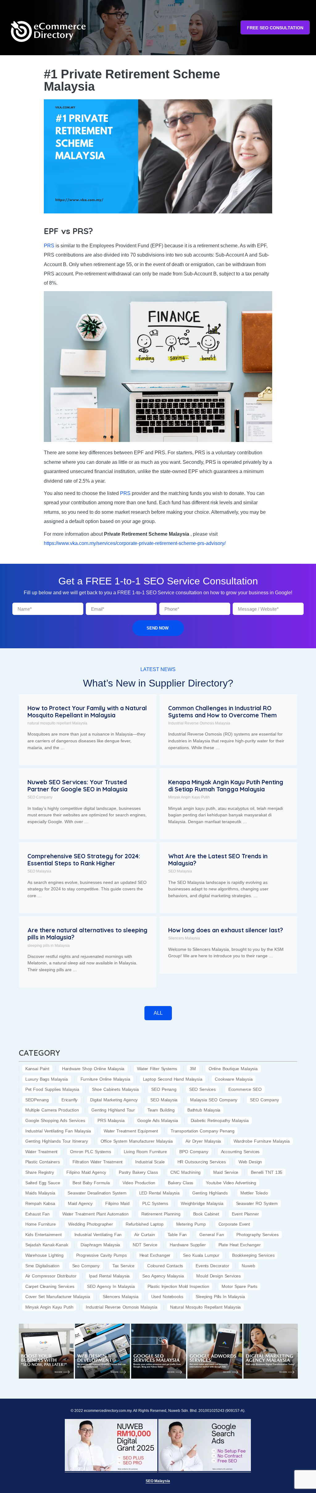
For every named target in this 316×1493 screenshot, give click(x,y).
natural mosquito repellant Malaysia (57, 723)
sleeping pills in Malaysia (48, 945)
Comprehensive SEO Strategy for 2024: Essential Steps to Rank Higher (83, 859)
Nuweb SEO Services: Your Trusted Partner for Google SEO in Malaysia (77, 785)
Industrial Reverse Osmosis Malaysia (199, 723)
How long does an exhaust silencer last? (225, 930)
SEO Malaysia (39, 871)
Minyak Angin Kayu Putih (189, 797)
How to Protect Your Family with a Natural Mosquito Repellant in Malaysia (87, 711)
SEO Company (39, 797)
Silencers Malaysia (184, 938)
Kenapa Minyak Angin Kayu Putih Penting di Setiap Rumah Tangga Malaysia (225, 785)
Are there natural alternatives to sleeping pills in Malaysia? (87, 933)
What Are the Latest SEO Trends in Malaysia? (218, 859)
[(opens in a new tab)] (46, 1351)
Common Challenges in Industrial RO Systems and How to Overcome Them (222, 711)
